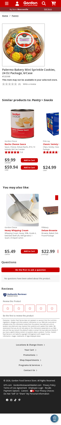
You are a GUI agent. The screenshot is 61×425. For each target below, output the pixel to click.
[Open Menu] (7, 4)
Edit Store (48, 9)
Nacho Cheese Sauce (15, 142)
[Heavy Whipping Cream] (22, 210)
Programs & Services (29, 365)
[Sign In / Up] (17, 3)
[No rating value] (10, 84)
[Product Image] (23, 44)
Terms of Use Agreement (15, 388)
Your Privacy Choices (44, 390)
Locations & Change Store (29, 344)
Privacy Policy (49, 385)
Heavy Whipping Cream (16, 229)
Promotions (29, 355)
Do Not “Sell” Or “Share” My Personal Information (26, 393)
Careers (24, 390)
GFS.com (8, 385)
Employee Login (36, 388)
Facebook (7, 400)
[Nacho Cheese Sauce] (22, 123)
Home (5, 15)
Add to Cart (29, 160)
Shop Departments (29, 360)
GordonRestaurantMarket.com (27, 385)
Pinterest (19, 400)
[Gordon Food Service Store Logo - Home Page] (30, 3)
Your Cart (29, 350)
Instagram (11, 400)
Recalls (48, 388)
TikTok (15, 400)
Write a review (29, 84)
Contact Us (29, 370)
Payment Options (12, 390)
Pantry (15, 15)
